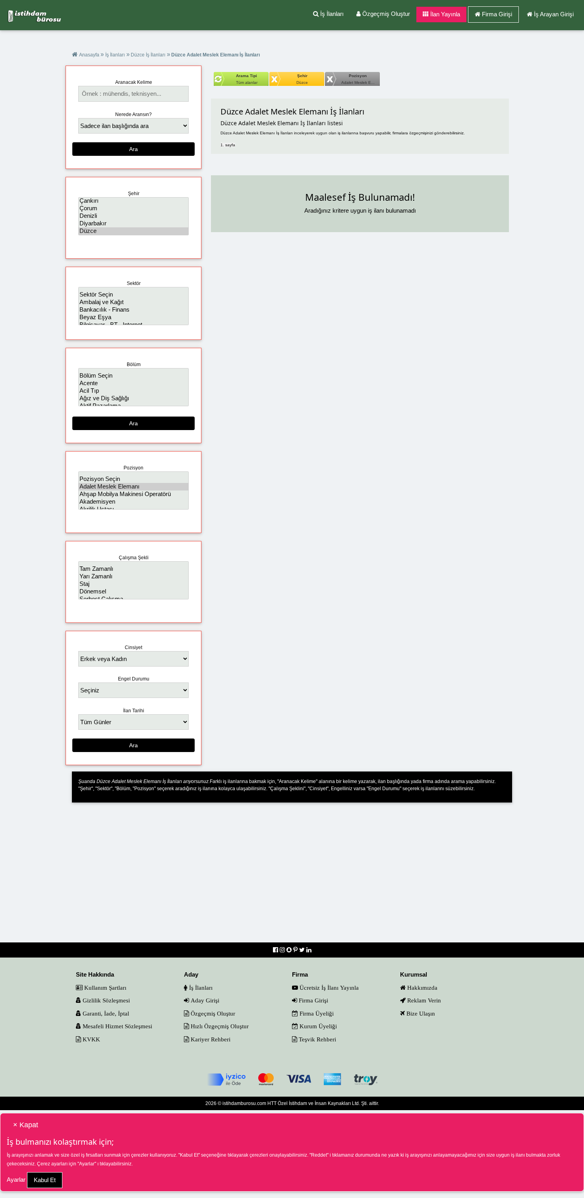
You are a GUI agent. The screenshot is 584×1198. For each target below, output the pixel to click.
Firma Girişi (497, 14)
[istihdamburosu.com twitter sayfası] (302, 949)
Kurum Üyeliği (317, 1026)
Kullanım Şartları (104, 988)
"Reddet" (319, 1155)
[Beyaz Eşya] (133, 317)
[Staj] (133, 584)
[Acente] (133, 383)
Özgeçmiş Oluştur (385, 13)
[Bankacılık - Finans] (133, 310)
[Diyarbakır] (133, 223)
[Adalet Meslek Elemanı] (133, 486)
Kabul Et (45, 1180)
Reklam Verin (423, 1000)
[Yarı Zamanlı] (133, 576)
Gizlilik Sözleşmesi (105, 1000)
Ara (133, 149)
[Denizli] (133, 216)
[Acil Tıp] (133, 391)
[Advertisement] (292, 877)
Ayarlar (16, 1179)
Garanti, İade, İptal (105, 1013)
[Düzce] (133, 231)
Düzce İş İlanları (147, 55)
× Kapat (25, 1125)
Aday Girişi (204, 1000)
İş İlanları (331, 13)
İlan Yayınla (444, 14)
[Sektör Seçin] (133, 295)
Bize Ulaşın (420, 1013)
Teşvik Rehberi (316, 1039)
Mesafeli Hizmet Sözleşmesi (116, 1026)
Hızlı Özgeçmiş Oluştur (219, 1026)
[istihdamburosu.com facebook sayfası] (276, 949)
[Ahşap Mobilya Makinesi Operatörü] (133, 494)
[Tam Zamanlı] (133, 569)
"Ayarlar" (86, 1164)
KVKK (90, 1039)
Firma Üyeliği (316, 1013)
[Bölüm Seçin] (133, 376)
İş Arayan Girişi (554, 14)
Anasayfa (90, 55)
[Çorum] (133, 208)
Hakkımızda (421, 988)
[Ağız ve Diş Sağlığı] (133, 398)
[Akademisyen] (133, 502)
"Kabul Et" (189, 1155)
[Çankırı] (133, 201)
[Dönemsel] (133, 591)
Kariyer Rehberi (209, 1039)
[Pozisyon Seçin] (133, 479)
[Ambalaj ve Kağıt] (133, 302)
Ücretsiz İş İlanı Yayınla (328, 988)
